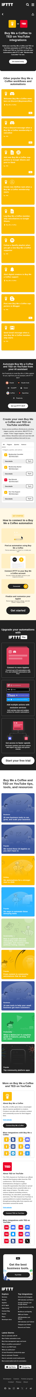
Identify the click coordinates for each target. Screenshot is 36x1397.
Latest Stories (8, 1333)
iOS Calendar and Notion (26, 1300)
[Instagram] (14, 1388)
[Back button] (2, 14)
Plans (3, 1316)
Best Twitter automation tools (11, 1338)
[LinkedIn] (9, 1388)
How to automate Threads (10, 1355)
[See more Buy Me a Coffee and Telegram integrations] (10, 1153)
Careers (16, 1379)
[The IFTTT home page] (7, 4)
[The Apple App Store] (11, 1367)
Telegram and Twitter (24, 1324)
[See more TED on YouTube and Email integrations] (10, 1227)
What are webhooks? (8, 1349)
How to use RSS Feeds (9, 1347)
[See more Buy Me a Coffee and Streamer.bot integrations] (24, 1153)
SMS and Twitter (23, 1314)
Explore (5, 1294)
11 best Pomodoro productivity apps (13, 1352)
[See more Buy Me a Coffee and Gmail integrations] (10, 1146)
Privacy (18, 1382)
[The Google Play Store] (25, 1367)
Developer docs (7, 1319)
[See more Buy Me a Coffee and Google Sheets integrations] (10, 1140)
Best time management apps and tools (14, 1341)
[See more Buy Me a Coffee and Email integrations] (24, 1146)
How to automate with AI (9, 1335)
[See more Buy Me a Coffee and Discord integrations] (24, 1140)
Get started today (18, 61)
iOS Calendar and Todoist (26, 1321)
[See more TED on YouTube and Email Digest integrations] (24, 1227)
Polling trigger (14, 456)
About (25, 1382)
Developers (7, 1379)
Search (4, 1314)
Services (4, 1297)
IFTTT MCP (5, 1305)
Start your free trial (18, 760)
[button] (33, 4)
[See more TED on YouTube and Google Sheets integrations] (10, 1241)
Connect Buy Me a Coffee (15, 1125)
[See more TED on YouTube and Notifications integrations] (10, 1234)
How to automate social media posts (13, 1358)
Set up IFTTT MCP (18, 406)
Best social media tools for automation (14, 1361)
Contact (11, 1382)
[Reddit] (31, 1388)
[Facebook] (5, 1388)
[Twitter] (22, 1388)
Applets (4, 1302)
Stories (4, 1300)
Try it (29, 461)
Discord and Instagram (25, 1297)
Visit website (7, 1120)
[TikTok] (26, 1388)
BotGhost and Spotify (25, 1311)
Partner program (27, 1379)
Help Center (5, 1308)
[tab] (4, 444)
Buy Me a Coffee (16, 33)
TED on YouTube (18, 36)
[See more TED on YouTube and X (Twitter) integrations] (24, 1241)
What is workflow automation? (11, 1344)
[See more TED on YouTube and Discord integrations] (24, 1234)
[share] (33, 14)
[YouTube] (18, 1388)
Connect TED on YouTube (15, 1213)
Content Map (6, 1311)
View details (9, 461)
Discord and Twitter (24, 1327)
